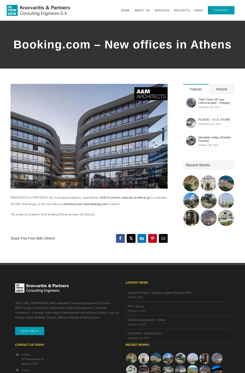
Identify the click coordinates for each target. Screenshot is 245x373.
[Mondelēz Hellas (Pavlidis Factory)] (191, 139)
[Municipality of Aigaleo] (208, 200)
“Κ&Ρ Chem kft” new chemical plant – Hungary (214, 101)
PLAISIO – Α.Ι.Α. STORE (214, 119)
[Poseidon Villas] (191, 183)
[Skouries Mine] (226, 183)
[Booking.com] (191, 218)
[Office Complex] (208, 218)
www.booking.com (95, 204)
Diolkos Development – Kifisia (146, 319)
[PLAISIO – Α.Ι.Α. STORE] (191, 121)
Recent (221, 89)
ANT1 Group (136, 306)
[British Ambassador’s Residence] (208, 183)
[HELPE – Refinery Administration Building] (226, 218)
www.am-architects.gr (136, 197)
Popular (196, 89)
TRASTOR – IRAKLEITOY (145, 333)
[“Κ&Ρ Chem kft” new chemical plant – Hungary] (191, 101)
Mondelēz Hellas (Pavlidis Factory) (214, 139)
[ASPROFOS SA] (226, 200)
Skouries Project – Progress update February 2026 (159, 292)
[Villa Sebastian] (191, 200)
